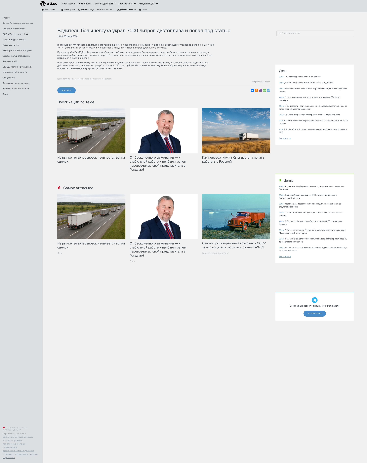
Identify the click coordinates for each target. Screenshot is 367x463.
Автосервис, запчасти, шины (16, 83)
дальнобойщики (10, 447)
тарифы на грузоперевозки (15, 454)
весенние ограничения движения (18, 451)
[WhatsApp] (264, 90)
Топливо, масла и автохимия (16, 88)
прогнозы (33, 454)
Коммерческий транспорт (15, 72)
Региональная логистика (14, 28)
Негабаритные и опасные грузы (17, 50)
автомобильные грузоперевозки (18, 437)
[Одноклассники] (256, 90)
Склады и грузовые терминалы (17, 67)
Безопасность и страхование (16, 56)
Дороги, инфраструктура (14, 39)
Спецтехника (9, 77)
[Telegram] (268, 90)
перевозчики (9, 457)
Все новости (285, 138)
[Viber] (260, 90)
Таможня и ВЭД (10, 61)
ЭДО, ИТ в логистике (12, 34)
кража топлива (63, 79)
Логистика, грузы (11, 45)
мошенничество (77, 79)
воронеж (88, 79)
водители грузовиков (12, 440)
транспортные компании (14, 444)
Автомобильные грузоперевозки (18, 23)
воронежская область (102, 79)
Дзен (5, 94)
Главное (6, 17)
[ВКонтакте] (252, 90)
